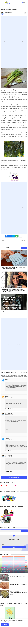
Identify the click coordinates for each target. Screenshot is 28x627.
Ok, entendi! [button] (4, 624)
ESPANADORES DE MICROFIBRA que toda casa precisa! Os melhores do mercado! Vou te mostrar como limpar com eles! (13, 290)
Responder (7, 391)
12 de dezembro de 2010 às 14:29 (10, 380)
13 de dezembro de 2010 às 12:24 (10, 397)
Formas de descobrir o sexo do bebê (18, 584)
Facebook (9, 236)
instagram (22, 485)
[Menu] (2, 2)
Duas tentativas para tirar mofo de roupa (18, 577)
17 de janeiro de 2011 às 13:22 (9, 456)
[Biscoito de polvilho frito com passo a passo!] (4, 594)
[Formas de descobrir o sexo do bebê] (4, 585)
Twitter (13, 236)
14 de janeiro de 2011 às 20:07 (9, 439)
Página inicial (3, 7)
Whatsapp (16, 236)
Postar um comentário (14, 477)
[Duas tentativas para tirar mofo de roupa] (4, 577)
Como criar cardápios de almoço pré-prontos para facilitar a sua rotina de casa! (13, 268)
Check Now (7, 621)
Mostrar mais (23, 247)
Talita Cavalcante (8, 413)
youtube (8, 485)
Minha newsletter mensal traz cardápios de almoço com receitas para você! (13, 312)
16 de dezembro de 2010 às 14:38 (10, 414)
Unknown (7, 396)
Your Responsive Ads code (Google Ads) (14, 41)
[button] (23, 2)
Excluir (11, 391)
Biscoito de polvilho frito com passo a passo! (18, 593)
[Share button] (20, 236)
